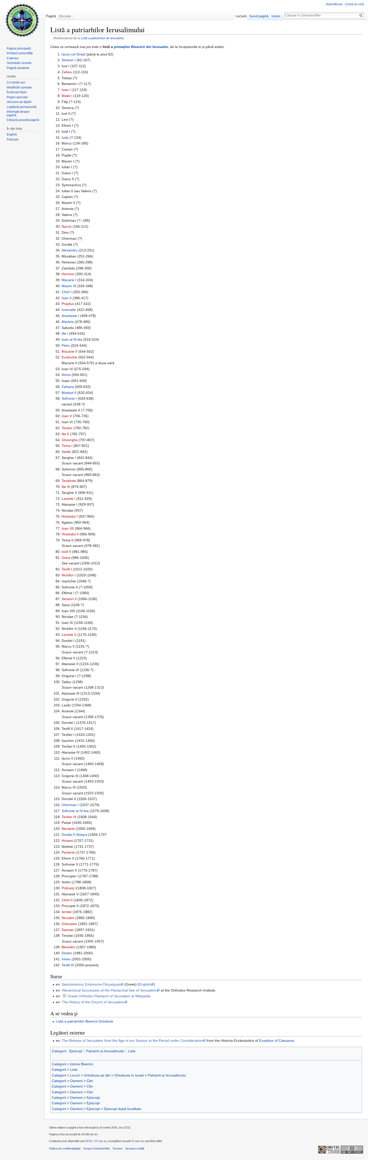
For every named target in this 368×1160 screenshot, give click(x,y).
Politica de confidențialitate (65, 1148)
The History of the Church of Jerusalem (93, 1002)
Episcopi (75, 1051)
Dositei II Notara (74, 835)
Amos (66, 375)
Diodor (67, 953)
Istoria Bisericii (81, 1064)
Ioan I (66, 90)
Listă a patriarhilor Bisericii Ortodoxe (84, 1021)
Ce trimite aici (16, 82)
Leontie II (69, 635)
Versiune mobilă (134, 1148)
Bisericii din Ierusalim (149, 47)
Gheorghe (70, 440)
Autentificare (334, 4)
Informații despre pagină (18, 113)
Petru (66, 345)
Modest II (69, 393)
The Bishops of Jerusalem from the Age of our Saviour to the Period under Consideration (132, 1041)
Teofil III (68, 965)
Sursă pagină (258, 16)
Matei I (67, 96)
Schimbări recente (19, 63)
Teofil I (67, 569)
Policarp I (69, 888)
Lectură (241, 16)
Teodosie (69, 481)
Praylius (68, 304)
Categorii (59, 1051)
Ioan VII (68, 528)
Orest (66, 558)
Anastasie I (70, 316)
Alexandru (70, 250)
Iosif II (66, 552)
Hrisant (67, 841)
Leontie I (68, 499)
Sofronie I (69, 398)
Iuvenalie (69, 310)
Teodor (67, 428)
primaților (122, 47)
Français (13, 139)
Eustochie (69, 357)
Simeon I (69, 60)
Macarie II (69, 351)
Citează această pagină (23, 120)
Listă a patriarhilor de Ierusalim (102, 38)
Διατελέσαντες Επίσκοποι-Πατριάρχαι (91, 984)
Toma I (67, 446)
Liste (131, 1051)
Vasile (66, 452)
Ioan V (67, 416)
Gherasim (69, 924)
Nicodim (68, 918)
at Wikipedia (109, 996)
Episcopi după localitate (122, 1109)
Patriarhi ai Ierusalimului (105, 1051)
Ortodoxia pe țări (97, 1075)
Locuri (75, 1075)
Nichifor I (69, 575)
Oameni (76, 1081)
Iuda (65, 137)
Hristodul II (70, 534)
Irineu (66, 959)
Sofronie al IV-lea (75, 811)
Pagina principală (19, 48)
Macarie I (69, 280)
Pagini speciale (17, 97)
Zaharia (68, 387)
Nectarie (68, 829)
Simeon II (69, 599)
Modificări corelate (19, 87)
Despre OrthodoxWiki (96, 1148)
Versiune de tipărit (19, 102)
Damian (68, 930)
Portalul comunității (20, 53)
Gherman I (70, 805)
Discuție (65, 16)
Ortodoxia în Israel (129, 1075)
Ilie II (65, 434)
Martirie (68, 322)
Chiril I (67, 292)
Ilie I (65, 333)
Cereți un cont (354, 4)
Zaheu (67, 72)
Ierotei (67, 912)
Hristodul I (70, 516)
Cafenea (13, 58)
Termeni (117, 1148)
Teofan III (69, 817)
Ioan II (67, 298)
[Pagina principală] (22, 20)
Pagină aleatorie (18, 68)
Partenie (68, 852)
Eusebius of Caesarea (276, 1041)
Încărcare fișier (17, 92)
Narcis (67, 226)
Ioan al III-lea (72, 339)
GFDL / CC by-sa (95, 1141)
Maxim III (69, 286)
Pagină (51, 16)
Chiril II (67, 900)
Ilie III (66, 487)
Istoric (276, 16)
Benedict (68, 947)
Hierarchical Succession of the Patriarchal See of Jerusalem (109, 990)
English (144, 984)
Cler (90, 1081)
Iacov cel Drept (73, 54)
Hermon (68, 274)
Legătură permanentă (21, 107)
